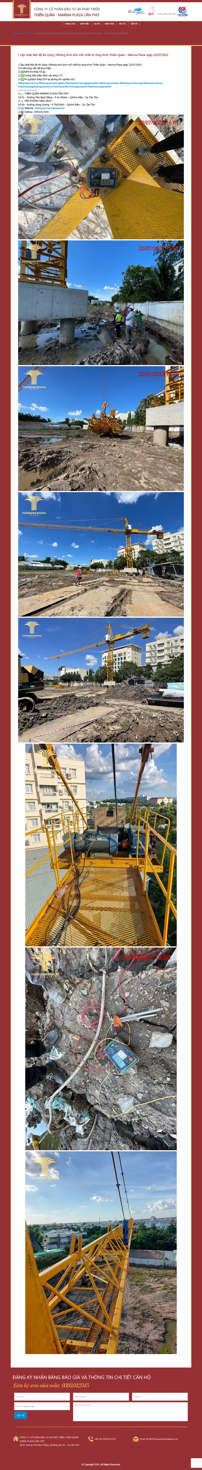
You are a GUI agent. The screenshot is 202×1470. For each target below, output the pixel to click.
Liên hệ (134, 23)
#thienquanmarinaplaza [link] (52, 83)
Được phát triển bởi (167, 13)
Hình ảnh (109, 23)
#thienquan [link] (126, 83)
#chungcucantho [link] (78, 86)
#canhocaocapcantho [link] (99, 86)
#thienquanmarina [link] (28, 83)
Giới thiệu (84, 23)
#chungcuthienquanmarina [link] (148, 83)
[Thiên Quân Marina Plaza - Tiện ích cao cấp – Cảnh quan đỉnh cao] (22, 9)
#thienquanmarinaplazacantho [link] (82, 83)
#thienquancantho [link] (109, 83)
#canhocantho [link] (61, 86)
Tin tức (122, 23)
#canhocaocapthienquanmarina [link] (35, 86)
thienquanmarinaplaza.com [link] (50, 108)
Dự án (97, 23)
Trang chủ (70, 23)
